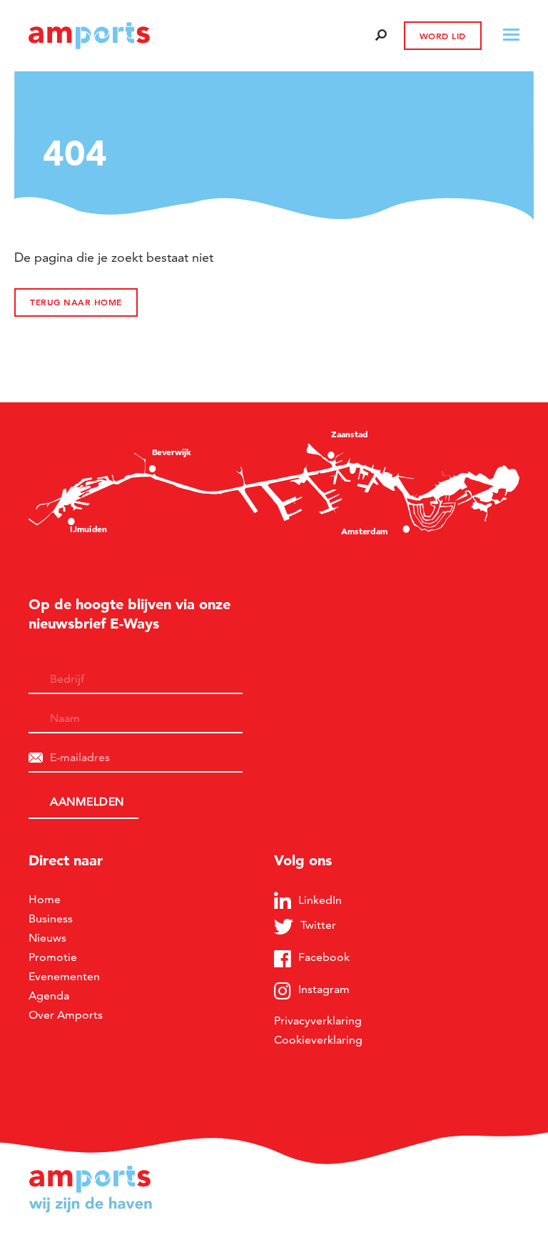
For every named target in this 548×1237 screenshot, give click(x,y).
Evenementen (64, 976)
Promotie (53, 957)
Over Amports (66, 1015)
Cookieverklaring (318, 1040)
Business (51, 918)
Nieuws (47, 938)
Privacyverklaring (318, 1020)
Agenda (49, 995)
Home (45, 899)
